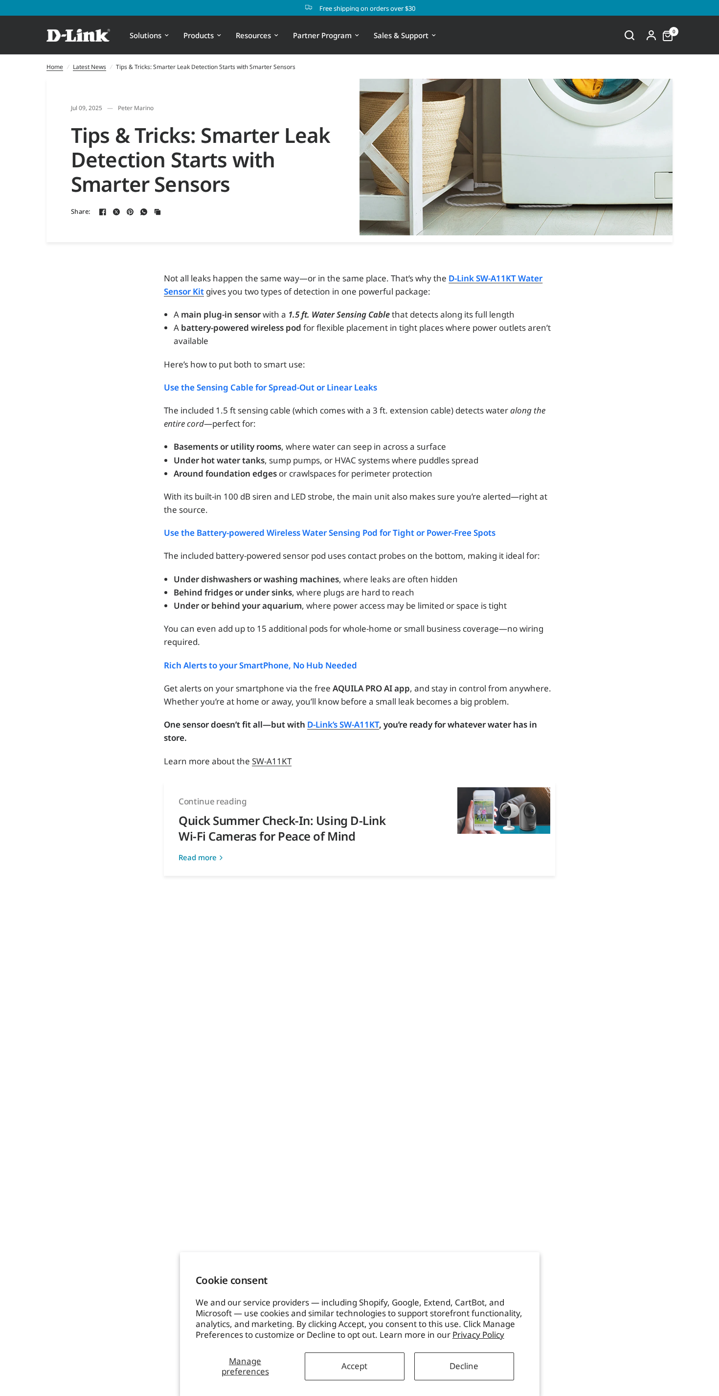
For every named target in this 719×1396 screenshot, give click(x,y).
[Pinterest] (130, 212)
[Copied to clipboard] (157, 212)
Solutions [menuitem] (145, 35)
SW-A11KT (272, 761)
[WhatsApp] (144, 212)
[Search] (629, 35)
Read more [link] (198, 857)
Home (54, 67)
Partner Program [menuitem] (322, 35)
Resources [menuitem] (253, 35)
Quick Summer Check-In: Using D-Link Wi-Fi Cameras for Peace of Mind (282, 828)
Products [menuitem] (198, 35)
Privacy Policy (478, 1334)
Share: (81, 211)
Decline (463, 1366)
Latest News (89, 67)
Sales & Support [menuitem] (401, 35)
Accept (354, 1366)
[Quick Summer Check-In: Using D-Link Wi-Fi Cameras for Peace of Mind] (503, 829)
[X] (116, 212)
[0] (665, 35)
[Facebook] (103, 212)
